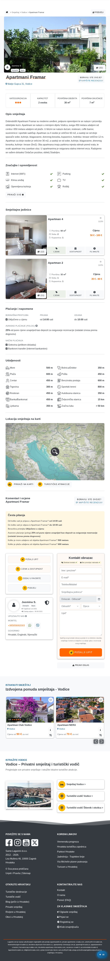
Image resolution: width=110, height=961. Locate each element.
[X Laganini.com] (34, 843)
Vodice (24, 12)
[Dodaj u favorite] (50, 699)
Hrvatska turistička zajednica (71, 846)
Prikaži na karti (23, 484)
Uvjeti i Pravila (13, 873)
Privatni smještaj (14, 907)
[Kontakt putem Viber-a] (37, 626)
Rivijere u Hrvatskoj (15, 912)
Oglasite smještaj (68, 912)
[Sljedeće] (48, 710)
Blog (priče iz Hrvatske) (17, 902)
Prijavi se (64, 917)
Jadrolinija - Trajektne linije (71, 856)
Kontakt (61, 890)
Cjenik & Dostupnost (31, 569)
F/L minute (94, 252)
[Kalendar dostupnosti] (50, 734)
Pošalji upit (31, 559)
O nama (61, 895)
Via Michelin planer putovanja (72, 861)
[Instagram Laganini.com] (17, 843)
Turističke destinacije (16, 892)
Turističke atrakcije (57, 484)
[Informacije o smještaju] (50, 729)
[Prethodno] (11, 710)
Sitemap (26, 873)
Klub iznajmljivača (69, 927)
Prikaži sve (14, 195)
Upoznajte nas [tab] (16, 616)
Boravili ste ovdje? (91, 79)
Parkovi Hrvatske (65, 851)
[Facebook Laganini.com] (9, 843)
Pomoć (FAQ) (64, 900)
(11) (42, 295)
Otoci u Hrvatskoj (14, 917)
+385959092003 (16, 625)
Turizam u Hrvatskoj (67, 867)
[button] (55, 451)
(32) (100, 68)
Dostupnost (75, 252)
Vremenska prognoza (68, 841)
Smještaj (15, 12)
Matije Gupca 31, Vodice (19, 84)
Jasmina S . (16, 66)
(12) (42, 252)
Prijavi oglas (81, 665)
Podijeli (99, 12)
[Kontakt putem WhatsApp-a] (29, 626)
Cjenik (56, 252)
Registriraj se (66, 922)
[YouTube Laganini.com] (26, 843)
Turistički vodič (13, 897)
